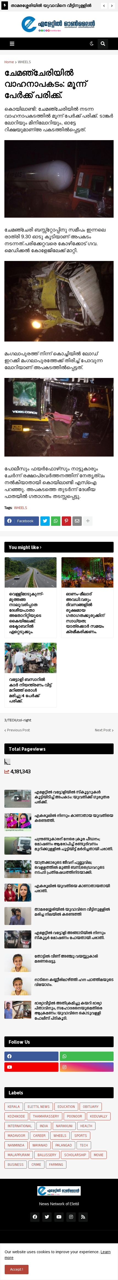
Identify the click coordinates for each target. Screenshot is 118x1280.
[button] (104, 5)
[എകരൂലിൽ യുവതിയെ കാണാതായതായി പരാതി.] (17, 893)
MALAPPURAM (19, 1155)
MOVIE (98, 1155)
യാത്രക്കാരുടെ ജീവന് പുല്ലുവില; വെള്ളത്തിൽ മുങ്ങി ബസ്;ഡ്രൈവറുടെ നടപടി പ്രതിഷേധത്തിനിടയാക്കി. (70, 867)
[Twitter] (45, 521)
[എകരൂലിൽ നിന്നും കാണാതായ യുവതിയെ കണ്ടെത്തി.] (17, 822)
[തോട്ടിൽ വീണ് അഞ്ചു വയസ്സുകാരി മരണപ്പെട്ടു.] (17, 963)
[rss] (83, 1217)
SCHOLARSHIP (75, 1155)
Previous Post (18, 730)
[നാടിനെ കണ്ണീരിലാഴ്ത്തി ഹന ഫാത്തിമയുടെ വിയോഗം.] (17, 986)
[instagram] (87, 1067)
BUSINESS (16, 1164)
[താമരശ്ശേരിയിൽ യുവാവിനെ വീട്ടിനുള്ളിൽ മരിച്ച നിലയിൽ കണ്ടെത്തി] (17, 916)
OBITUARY (91, 1106)
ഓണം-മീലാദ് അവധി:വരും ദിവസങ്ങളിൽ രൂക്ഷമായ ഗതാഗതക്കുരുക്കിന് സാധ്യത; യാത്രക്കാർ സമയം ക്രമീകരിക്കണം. (85, 612)
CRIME (36, 1164)
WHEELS (24, 62)
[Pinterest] (66, 521)
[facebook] (31, 1056)
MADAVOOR (16, 1135)
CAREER (39, 1135)
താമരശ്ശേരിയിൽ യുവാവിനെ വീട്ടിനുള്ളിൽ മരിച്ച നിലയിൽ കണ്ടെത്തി (51, 6)
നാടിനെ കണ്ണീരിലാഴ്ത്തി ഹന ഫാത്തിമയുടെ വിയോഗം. (74, 982)
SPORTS (80, 1135)
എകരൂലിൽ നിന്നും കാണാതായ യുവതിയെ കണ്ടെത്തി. (74, 818)
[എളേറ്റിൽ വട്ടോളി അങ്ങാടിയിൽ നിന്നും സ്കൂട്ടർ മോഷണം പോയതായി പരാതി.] (17, 939)
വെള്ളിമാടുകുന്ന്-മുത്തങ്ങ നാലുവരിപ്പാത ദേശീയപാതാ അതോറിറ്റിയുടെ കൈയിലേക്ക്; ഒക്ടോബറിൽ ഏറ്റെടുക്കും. (26, 612)
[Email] (77, 521)
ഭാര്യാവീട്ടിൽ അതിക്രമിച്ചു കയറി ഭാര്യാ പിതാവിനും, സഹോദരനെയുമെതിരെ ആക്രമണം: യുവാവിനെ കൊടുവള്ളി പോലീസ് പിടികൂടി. (68, 1011)
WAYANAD (39, 1145)
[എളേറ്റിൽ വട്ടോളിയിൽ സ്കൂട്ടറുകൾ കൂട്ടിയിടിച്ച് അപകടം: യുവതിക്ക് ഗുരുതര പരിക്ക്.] (17, 799)
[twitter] (47, 1217)
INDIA (44, 1126)
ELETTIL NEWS (39, 1106)
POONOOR (74, 1116)
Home (9, 62)
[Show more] (87, 521)
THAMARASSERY (46, 1116)
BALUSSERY (47, 1155)
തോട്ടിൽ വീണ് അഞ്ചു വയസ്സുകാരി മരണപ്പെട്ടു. (66, 959)
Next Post (103, 730)
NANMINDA (16, 1145)
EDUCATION (66, 1106)
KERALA (14, 1106)
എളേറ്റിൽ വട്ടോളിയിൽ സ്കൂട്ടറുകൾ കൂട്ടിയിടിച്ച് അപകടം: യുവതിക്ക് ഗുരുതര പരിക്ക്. (72, 797)
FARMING (56, 1164)
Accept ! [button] (16, 1269)
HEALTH (86, 1126)
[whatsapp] (87, 1056)
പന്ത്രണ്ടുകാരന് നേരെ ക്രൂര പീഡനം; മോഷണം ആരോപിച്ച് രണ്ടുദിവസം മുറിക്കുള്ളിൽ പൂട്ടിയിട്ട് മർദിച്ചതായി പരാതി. (74, 844)
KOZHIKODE (16, 1116)
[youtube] (31, 1067)
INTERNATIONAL (20, 1126)
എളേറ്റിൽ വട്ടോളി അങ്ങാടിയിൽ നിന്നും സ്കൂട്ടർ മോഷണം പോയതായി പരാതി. (70, 935)
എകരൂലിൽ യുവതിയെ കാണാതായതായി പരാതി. (72, 889)
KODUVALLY (98, 1116)
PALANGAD (63, 1145)
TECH (84, 1145)
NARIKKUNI (64, 1126)
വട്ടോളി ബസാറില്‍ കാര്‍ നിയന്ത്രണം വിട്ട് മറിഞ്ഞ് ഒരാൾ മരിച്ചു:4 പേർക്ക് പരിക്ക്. (30, 690)
